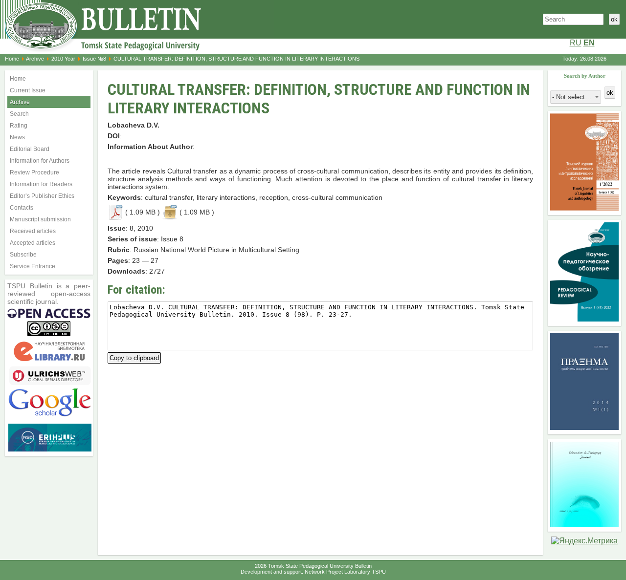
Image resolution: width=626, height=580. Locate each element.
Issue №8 (94, 59)
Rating (18, 125)
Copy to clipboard (134, 357)
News (17, 137)
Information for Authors (39, 160)
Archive (35, 59)
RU (575, 43)
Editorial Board (29, 149)
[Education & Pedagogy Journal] (584, 524)
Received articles (33, 231)
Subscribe (23, 254)
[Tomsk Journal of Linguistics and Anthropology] (584, 208)
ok (614, 19)
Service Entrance (32, 266)
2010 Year (63, 59)
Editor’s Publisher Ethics (42, 196)
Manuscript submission (40, 219)
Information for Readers (41, 184)
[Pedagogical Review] (584, 319)
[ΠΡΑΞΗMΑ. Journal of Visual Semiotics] (584, 427)
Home (12, 59)
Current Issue (27, 90)
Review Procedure (34, 172)
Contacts (21, 207)
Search (19, 113)
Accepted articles (32, 242)
